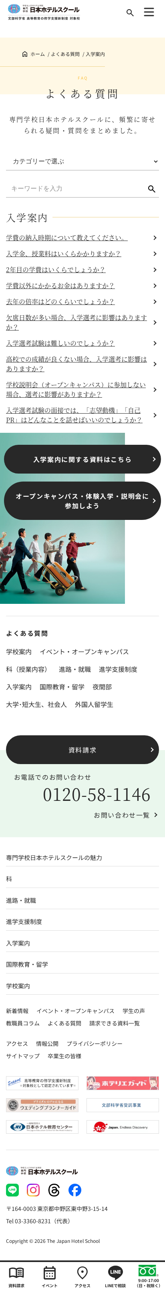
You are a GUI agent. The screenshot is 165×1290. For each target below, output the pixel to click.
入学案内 (19, 686)
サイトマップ (23, 1056)
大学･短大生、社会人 (36, 704)
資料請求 (82, 749)
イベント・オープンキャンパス (84, 651)
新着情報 (17, 1011)
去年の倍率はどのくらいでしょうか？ (60, 301)
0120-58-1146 (97, 794)
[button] (152, 189)
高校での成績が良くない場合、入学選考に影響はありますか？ (76, 363)
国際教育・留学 (62, 686)
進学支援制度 (118, 669)
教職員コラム (23, 1023)
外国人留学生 (94, 704)
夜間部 (102, 686)
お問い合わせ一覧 (122, 815)
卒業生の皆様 (64, 1056)
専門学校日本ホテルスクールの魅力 (54, 857)
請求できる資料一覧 (114, 1023)
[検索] (130, 13)
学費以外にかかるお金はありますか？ (60, 285)
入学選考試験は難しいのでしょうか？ (60, 343)
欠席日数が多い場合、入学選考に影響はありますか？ (76, 322)
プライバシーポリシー (94, 1043)
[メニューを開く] (149, 12)
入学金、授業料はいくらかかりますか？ (63, 253)
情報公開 (47, 1043)
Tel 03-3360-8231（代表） (39, 1221)
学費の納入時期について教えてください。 (67, 237)
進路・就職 (75, 669)
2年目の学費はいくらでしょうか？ (56, 269)
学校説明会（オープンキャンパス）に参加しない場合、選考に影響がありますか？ (76, 389)
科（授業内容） (28, 669)
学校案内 (19, 651)
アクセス (17, 1043)
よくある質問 (65, 53)
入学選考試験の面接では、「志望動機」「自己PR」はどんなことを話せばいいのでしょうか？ (74, 415)
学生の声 (134, 1011)
